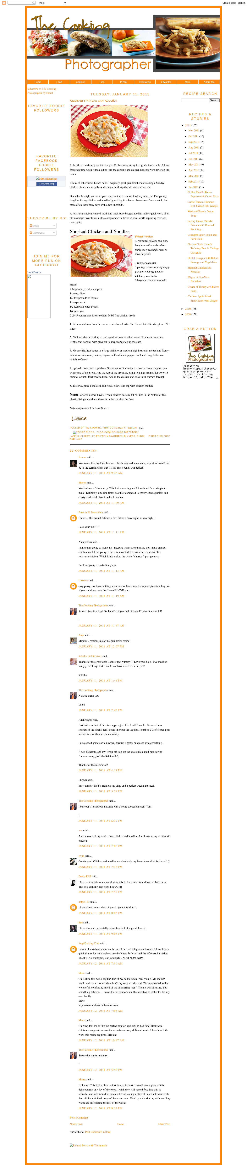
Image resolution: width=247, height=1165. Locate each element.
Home (38, 82)
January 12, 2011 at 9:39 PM (101, 1108)
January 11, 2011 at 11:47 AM (102, 625)
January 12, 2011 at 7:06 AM (101, 1010)
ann (80, 830)
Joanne (82, 457)
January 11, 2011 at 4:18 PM (101, 770)
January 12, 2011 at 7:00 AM (101, 963)
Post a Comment (79, 1117)
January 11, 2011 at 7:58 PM (101, 892)
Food (59, 82)
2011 (188, 125)
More (187, 82)
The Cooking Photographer (93, 605)
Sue (81, 922)
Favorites (166, 82)
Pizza (123, 82)
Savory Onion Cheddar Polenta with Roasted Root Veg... (201, 225)
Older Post (164, 1124)
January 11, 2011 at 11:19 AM (102, 596)
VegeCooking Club (89, 943)
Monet (82, 1079)
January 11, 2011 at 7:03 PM (101, 846)
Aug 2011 (194, 147)
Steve (82, 973)
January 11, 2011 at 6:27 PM (101, 821)
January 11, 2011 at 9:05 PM (101, 934)
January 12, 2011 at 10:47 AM (102, 1040)
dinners (129, 436)
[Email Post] (141, 428)
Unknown (84, 580)
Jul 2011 (194, 153)
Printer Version (144, 236)
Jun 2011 (194, 159)
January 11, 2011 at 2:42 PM (101, 710)
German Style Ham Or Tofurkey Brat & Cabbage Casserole (203, 248)
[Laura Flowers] (39, 317)
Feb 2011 (194, 181)
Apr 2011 (194, 170)
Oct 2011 (194, 136)
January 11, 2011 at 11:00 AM (102, 502)
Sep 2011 (194, 142)
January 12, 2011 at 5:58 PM (101, 1070)
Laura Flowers (34, 272)
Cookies (80, 82)
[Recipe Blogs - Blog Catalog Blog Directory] (105, 432)
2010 (188, 308)
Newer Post (76, 1124)
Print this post (159, 436)
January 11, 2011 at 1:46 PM (101, 680)
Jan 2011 (194, 187)
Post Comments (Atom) (98, 1132)
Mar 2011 (194, 176)
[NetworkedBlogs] (47, 178)
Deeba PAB (85, 876)
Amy (81, 635)
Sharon (82, 482)
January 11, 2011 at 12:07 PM (101, 646)
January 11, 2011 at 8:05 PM (101, 913)
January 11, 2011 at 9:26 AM (101, 473)
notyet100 (84, 902)
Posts (35, 225)
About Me (209, 82)
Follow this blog (47, 184)
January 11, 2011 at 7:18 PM (101, 867)
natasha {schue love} (90, 656)
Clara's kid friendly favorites (101, 436)
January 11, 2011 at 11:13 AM (102, 571)
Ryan (81, 855)
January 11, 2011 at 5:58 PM (101, 791)
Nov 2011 (194, 130)
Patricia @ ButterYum (91, 512)
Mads (82, 1020)
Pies (102, 82)
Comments (38, 233)
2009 (188, 314)
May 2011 (194, 164)
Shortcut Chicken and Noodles (94, 100)
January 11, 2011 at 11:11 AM (102, 532)
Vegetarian (145, 82)
